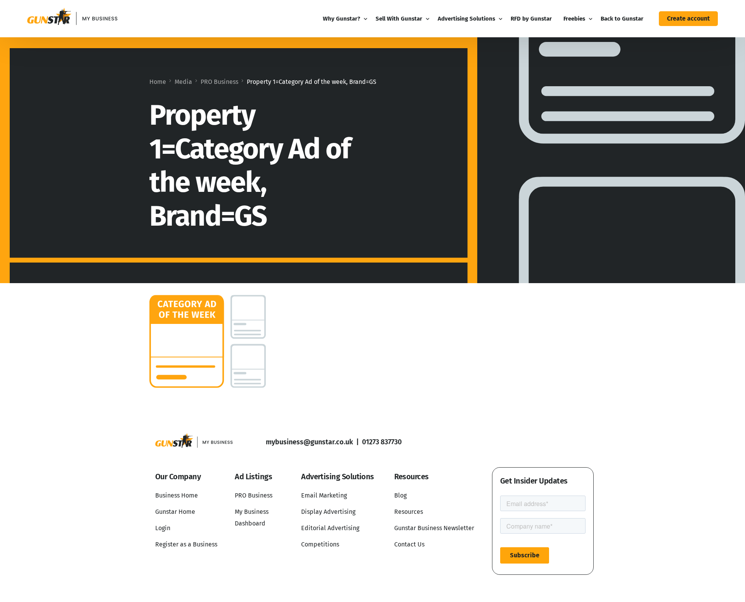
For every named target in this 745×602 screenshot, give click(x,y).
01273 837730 (382, 442)
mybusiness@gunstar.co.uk (309, 442)
